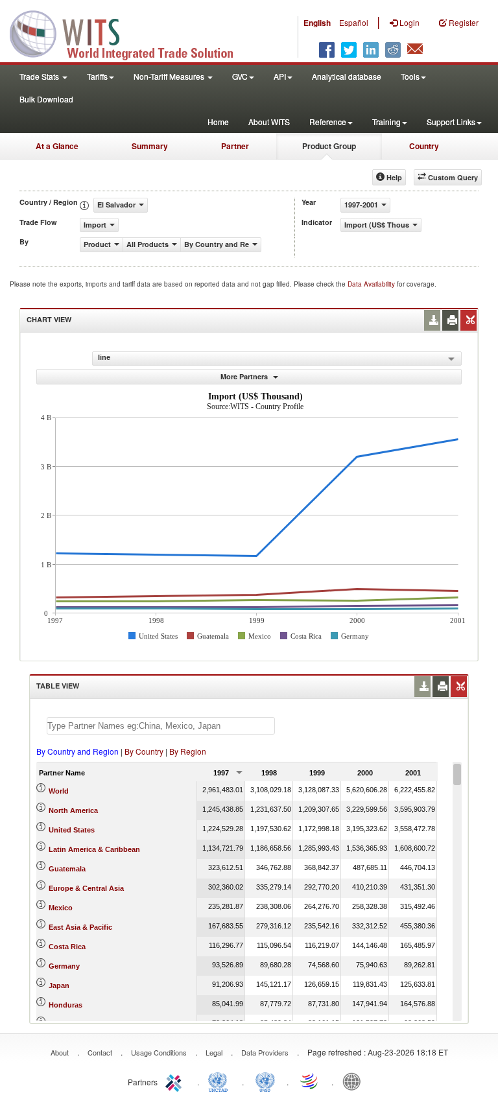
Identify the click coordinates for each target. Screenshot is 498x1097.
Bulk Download (46, 98)
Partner (235, 146)
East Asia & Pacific (80, 927)
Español (353, 22)
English (317, 23)
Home (218, 121)
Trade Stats (40, 76)
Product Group (329, 146)
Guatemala (67, 869)
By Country (143, 751)
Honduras (65, 1005)
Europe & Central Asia (86, 888)
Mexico (61, 908)
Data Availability (372, 284)
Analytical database (346, 76)
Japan (59, 985)
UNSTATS (265, 1081)
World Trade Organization (310, 1081)
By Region (187, 751)
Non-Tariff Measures (170, 76)
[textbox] (161, 726)
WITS (129, 32)
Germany (64, 966)
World (59, 791)
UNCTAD (220, 1081)
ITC (176, 1081)
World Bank (355, 1081)
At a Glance (57, 146)
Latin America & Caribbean (94, 849)
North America (73, 810)
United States (72, 830)
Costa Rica (67, 946)
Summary (150, 146)
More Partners (245, 376)
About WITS (269, 121)
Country (424, 146)
